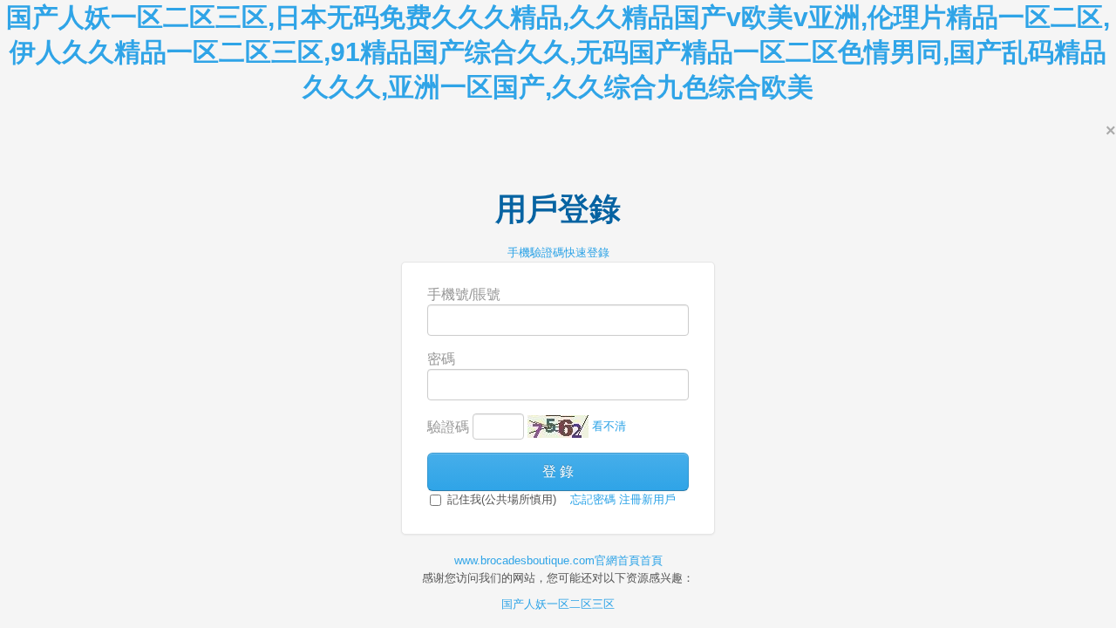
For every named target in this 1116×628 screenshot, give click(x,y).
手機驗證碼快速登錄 (558, 252)
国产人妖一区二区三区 (558, 604)
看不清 (609, 426)
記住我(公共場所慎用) (500, 499)
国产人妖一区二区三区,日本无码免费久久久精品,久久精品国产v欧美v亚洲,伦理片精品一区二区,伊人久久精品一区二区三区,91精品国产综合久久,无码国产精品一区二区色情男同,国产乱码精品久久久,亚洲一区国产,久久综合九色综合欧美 (558, 52)
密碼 (441, 359)
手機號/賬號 (463, 294)
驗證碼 (448, 427)
